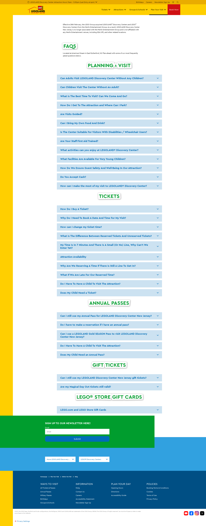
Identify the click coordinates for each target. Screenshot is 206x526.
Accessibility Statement (85, 499)
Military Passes (46, 495)
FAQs (76, 476)
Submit (77, 439)
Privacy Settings (23, 521)
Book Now (174, 9)
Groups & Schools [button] (137, 9)
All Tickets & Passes (47, 488)
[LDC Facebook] (191, 513)
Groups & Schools (47, 503)
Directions (115, 491)
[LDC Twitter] (202, 513)
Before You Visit (66, 476)
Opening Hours (117, 488)
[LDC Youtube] (186, 513)
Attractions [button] (118, 9)
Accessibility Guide (118, 495)
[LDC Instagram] (197, 513)
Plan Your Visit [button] (157, 9)
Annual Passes (45, 491)
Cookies (150, 491)
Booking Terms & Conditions (158, 488)
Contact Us (80, 491)
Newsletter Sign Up (162, 2)
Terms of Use (152, 495)
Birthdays (140, 2)
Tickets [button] (104, 9)
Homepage (43, 476)
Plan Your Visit (55, 476)
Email (47, 427)
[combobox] (60, 459)
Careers (149, 2)
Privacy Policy (152, 499)
